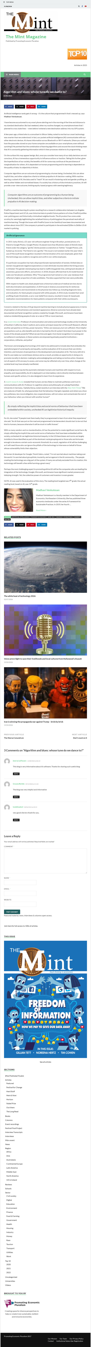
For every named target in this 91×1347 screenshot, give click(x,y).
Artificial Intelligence (21, 517)
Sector (7, 1192)
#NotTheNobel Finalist (14, 1076)
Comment (9, 846)
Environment (11, 1208)
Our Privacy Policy (76, 1339)
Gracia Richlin (19, 784)
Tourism (9, 1244)
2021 (8, 1268)
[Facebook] (82, 6)
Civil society (11, 1196)
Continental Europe (14, 1164)
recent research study (14, 382)
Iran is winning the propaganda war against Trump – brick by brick (33, 721)
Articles (8, 1080)
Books (7, 1116)
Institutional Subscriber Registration (69, 1341)
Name (7, 878)
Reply (16, 774)
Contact (51, 1341)
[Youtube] (85, 6)
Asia (8, 1156)
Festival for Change (14, 1087)
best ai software (19, 761)
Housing (9, 1228)
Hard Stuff (10, 1091)
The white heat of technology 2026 (20, 596)
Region (8, 1148)
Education (10, 1204)
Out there (10, 1107)
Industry (9, 1232)
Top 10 (8, 1261)
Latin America (12, 1168)
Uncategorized (11, 1277)
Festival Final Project (13, 1128)
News (7, 1144)
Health (9, 1224)
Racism (7, 519)
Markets (77, 517)
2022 (8, 1272)
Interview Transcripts (14, 1132)
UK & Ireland (11, 1180)
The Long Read (12, 1111)
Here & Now (11, 1095)
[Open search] (84, 74)
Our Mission (52, 1339)
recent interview (14, 322)
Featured (10, 1083)
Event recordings (12, 1124)
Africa (8, 1152)
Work (8, 1256)
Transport (10, 1248)
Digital (9, 1200)
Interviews (9, 1136)
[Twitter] (78, 6)
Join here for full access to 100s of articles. (21, 926)
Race (8, 1240)
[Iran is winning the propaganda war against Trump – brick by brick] (45, 693)
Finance (9, 1212)
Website (7, 900)
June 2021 (51, 517)
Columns (9, 1120)
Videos (8, 1285)
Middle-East (11, 1172)
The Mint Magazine (26, 37)
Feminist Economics (38, 517)
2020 (8, 1264)
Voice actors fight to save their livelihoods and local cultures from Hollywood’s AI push (43, 659)
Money (9, 1236)
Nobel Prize (11, 1103)
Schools (8, 1188)
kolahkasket (18, 807)
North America (12, 1176)
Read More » (41, 510)
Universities (10, 1281)
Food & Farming (12, 1216)
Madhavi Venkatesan (47, 490)
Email (7, 889)
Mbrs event (10, 1140)
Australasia (11, 1160)
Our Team (63, 1339)
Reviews (8, 1184)
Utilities (9, 1252)
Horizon (9, 1099)
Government (11, 1220)
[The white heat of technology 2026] (45, 568)
